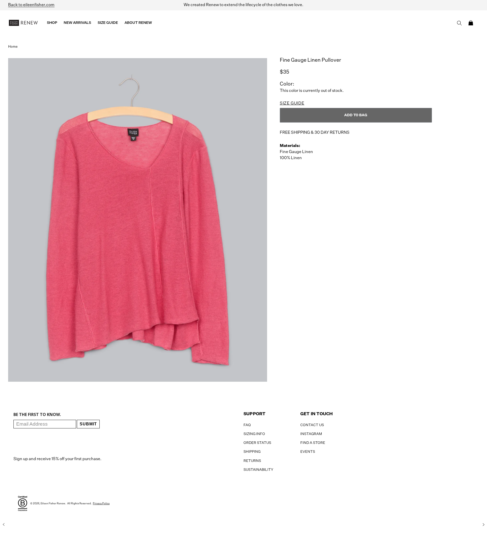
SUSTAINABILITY (258, 470)
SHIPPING (252, 452)
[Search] (459, 23)
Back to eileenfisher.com (31, 5)
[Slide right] (483, 524)
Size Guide (292, 104)
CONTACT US (312, 425)
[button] (470, 22)
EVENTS (307, 452)
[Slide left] (3, 524)
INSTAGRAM (311, 434)
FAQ (247, 425)
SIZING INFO (254, 434)
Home (13, 46)
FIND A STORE (312, 443)
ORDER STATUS (257, 443)
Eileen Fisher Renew (53, 503)
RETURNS (252, 461)
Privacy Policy (101, 503)
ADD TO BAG (355, 115)
